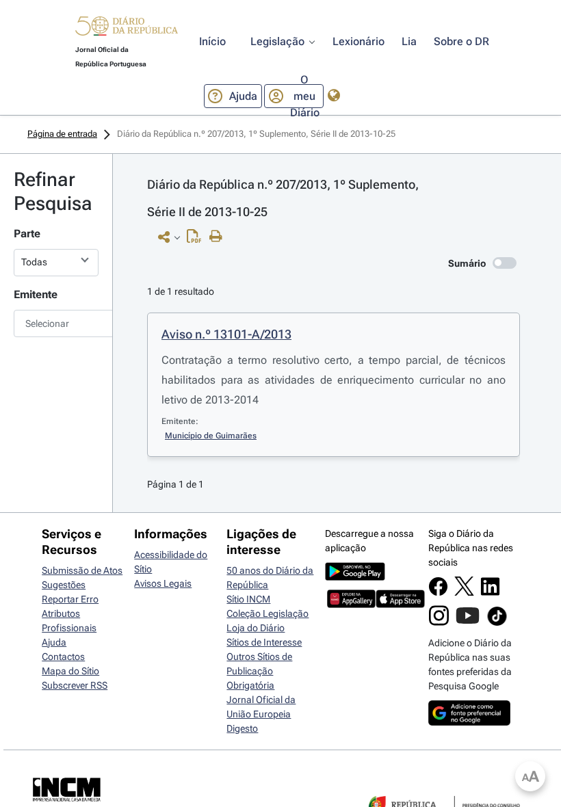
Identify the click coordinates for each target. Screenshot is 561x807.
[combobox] (56, 323)
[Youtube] (468, 622)
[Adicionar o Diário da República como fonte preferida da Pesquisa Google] (469, 722)
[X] (464, 592)
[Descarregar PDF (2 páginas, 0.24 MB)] (197, 239)
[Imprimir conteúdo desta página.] (219, 236)
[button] (126, 28)
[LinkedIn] (490, 592)
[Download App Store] (400, 604)
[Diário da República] (126, 29)
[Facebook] (438, 592)
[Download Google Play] (355, 577)
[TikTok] (497, 623)
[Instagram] (438, 622)
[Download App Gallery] (351, 604)
